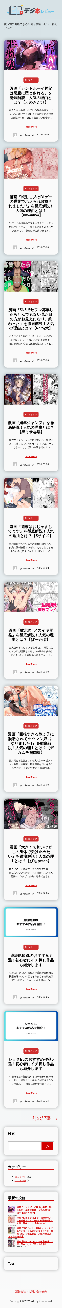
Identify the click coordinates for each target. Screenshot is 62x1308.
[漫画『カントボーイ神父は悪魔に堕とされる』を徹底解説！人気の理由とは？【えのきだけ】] (11, 1209)
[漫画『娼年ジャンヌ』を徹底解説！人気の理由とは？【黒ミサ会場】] (11, 1243)
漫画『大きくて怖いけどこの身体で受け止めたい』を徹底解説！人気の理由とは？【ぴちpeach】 (31, 854)
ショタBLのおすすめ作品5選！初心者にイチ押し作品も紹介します (31, 1064)
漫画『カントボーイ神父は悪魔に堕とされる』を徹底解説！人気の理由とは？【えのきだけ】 (31, 95)
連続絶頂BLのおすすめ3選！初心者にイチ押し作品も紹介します (31, 960)
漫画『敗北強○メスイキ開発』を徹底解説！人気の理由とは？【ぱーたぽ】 (31, 635)
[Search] (47, 1146)
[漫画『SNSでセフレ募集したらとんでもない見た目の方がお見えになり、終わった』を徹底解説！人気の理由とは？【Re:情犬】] (11, 1230)
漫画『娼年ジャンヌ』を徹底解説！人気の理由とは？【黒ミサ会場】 (31, 427)
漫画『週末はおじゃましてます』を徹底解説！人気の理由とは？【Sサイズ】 (31, 531)
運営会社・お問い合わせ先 (31, 1291)
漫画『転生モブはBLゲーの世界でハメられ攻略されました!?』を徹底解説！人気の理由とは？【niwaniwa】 (31, 206)
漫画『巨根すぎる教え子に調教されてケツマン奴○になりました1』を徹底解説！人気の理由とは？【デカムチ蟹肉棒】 (31, 743)
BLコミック (31, 80)
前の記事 (45, 1118)
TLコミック (20, 1180)
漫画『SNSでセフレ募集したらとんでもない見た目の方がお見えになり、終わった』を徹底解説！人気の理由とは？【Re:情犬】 (31, 318)
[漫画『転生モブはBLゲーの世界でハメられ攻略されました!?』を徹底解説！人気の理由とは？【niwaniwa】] (11, 1220)
